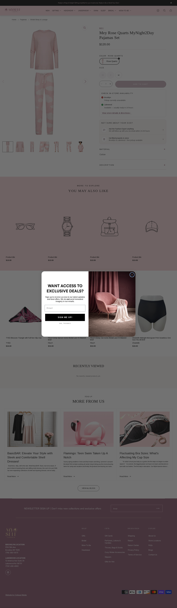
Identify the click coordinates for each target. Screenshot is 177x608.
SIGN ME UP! (65, 317)
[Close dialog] (132, 275)
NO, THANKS (65, 323)
